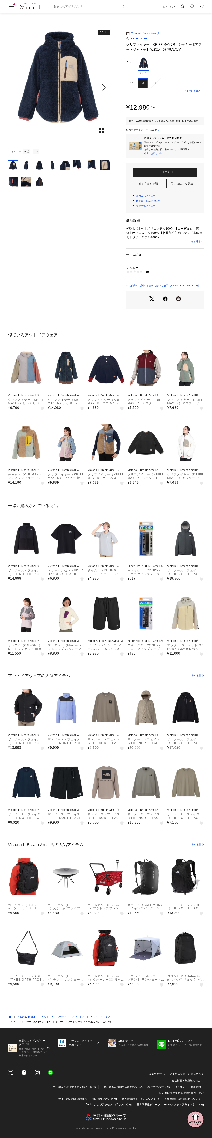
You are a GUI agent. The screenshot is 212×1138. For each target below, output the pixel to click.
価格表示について (145, 196)
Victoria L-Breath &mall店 (145, 33)
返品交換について (145, 206)
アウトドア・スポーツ (53, 1016)
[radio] (143, 66)
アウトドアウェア (100, 1016)
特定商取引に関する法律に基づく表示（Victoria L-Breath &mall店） (164, 285)
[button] (59, 87)
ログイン (169, 6)
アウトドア (78, 1016)
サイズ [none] (130, 83)
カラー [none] (130, 62)
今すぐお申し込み (153, 153)
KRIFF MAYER (139, 38)
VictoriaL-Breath (26, 1016)
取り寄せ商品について (148, 201)
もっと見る (194, 241)
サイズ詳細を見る (191, 91)
